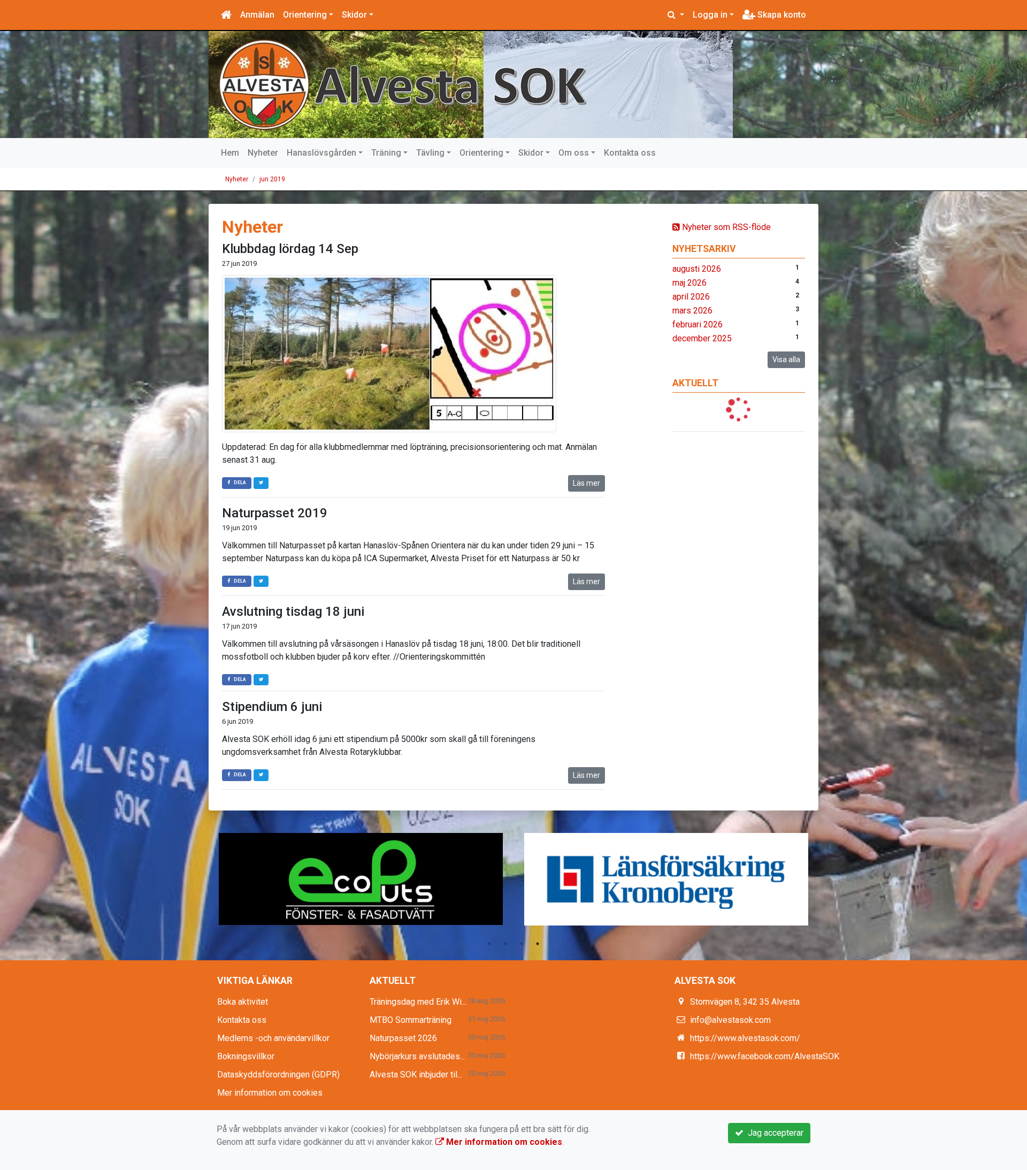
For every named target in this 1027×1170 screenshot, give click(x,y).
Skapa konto (780, 15)
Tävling (430, 153)
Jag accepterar (773, 1133)
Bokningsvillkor (245, 1056)
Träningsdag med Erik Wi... (418, 1002)
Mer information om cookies (270, 1093)
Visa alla (786, 359)
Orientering (305, 15)
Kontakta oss (630, 153)
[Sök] (675, 15)
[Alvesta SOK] (471, 84)
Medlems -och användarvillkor (273, 1038)
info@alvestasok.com (730, 1020)
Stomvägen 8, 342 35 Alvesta (745, 1002)
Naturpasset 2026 (403, 1038)
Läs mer (586, 483)
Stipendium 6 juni (272, 706)
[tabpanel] (361, 879)
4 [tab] (537, 943)
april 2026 (691, 297)
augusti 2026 (696, 269)
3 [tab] (521, 943)
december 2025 (702, 338)
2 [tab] (505, 943)
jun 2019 (272, 179)
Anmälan (257, 15)
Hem (230, 153)
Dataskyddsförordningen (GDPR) (278, 1074)
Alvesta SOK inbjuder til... (416, 1074)
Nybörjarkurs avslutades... (417, 1056)
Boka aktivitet (242, 1002)
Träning (386, 153)
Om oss (573, 153)
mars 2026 (692, 310)
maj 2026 (689, 283)
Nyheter (263, 153)
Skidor (354, 15)
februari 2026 (697, 324)
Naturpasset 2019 (274, 513)
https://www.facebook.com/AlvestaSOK (764, 1056)
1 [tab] (489, 943)
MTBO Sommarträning (410, 1020)
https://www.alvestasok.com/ (745, 1038)
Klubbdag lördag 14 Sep (290, 248)
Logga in (710, 15)
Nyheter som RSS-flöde (725, 227)
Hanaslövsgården (321, 153)
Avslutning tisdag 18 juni (293, 611)
